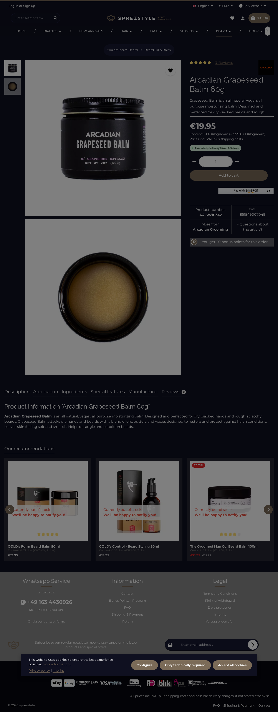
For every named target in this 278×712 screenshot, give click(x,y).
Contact (127, 594)
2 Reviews (224, 62)
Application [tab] (45, 391)
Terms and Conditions (220, 594)
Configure (144, 665)
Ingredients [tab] (74, 391)
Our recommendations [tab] (29, 448)
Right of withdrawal (220, 601)
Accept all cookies (232, 665)
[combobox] (31, 18)
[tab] (17, 391)
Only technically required (185, 665)
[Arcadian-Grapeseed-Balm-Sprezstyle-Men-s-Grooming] (103, 138)
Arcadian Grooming (210, 229)
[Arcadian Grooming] (266, 67)
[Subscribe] (253, 645)
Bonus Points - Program (127, 601)
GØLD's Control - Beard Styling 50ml (129, 546)
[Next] (267, 31)
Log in (13, 6)
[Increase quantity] (237, 161)
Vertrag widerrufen (220, 621)
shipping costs (177, 696)
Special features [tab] (108, 391)
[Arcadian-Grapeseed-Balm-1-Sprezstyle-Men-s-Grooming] (103, 297)
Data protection (220, 607)
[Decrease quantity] (194, 161)
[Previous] (9, 509)
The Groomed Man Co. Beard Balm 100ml (224, 546)
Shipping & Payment (127, 614)
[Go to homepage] (139, 18)
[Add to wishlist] (170, 70)
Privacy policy (39, 670)
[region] (92, 219)
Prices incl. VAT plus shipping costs (216, 139)
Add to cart (229, 175)
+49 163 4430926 (49, 602)
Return (127, 621)
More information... (57, 664)
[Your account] (243, 18)
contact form (54, 621)
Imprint (220, 614)
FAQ (127, 607)
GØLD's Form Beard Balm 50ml (34, 546)
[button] (246, 192)
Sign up (29, 6)
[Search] (55, 18)
